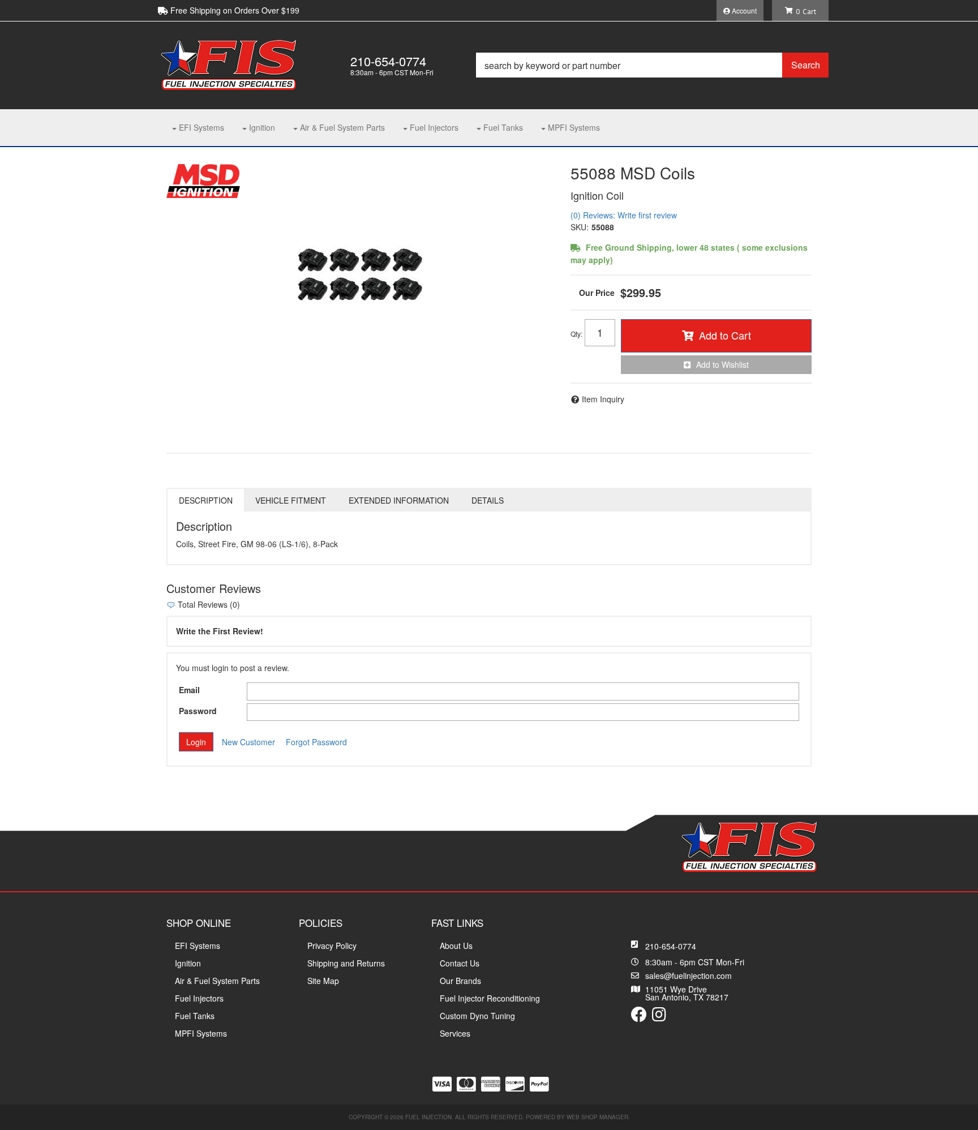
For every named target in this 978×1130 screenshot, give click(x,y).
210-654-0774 (670, 946)
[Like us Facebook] (639, 1016)
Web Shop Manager (597, 1117)
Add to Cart (725, 335)
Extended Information (399, 500)
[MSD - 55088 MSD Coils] (203, 179)
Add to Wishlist (722, 364)
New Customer (248, 741)
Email (189, 689)
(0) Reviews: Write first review (623, 215)
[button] (652, 65)
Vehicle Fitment (290, 500)
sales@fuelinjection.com (688, 975)
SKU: (579, 227)
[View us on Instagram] (659, 1016)
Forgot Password (316, 741)
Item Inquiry (603, 399)
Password (198, 710)
